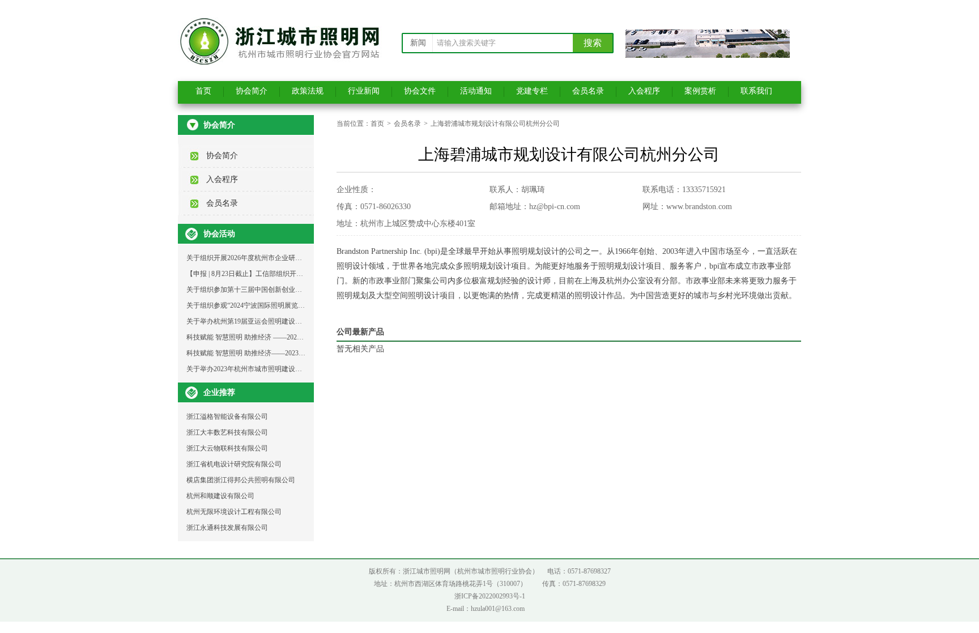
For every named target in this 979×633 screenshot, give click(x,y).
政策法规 (308, 91)
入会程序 (644, 91)
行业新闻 (364, 91)
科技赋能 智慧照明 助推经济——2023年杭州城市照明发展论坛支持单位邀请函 (303, 353)
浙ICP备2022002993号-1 (489, 596)
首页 (203, 91)
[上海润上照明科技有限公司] (707, 54)
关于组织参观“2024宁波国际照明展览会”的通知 (257, 305)
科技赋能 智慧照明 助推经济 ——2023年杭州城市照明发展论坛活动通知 (294, 337)
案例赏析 (700, 91)
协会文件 (420, 91)
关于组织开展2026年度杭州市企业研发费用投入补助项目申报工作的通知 (295, 258)
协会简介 (251, 91)
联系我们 (756, 91)
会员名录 (588, 91)
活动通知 (476, 91)
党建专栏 (532, 91)
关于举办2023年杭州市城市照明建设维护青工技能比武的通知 (278, 369)
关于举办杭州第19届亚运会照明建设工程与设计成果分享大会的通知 (288, 321)
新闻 (418, 43)
